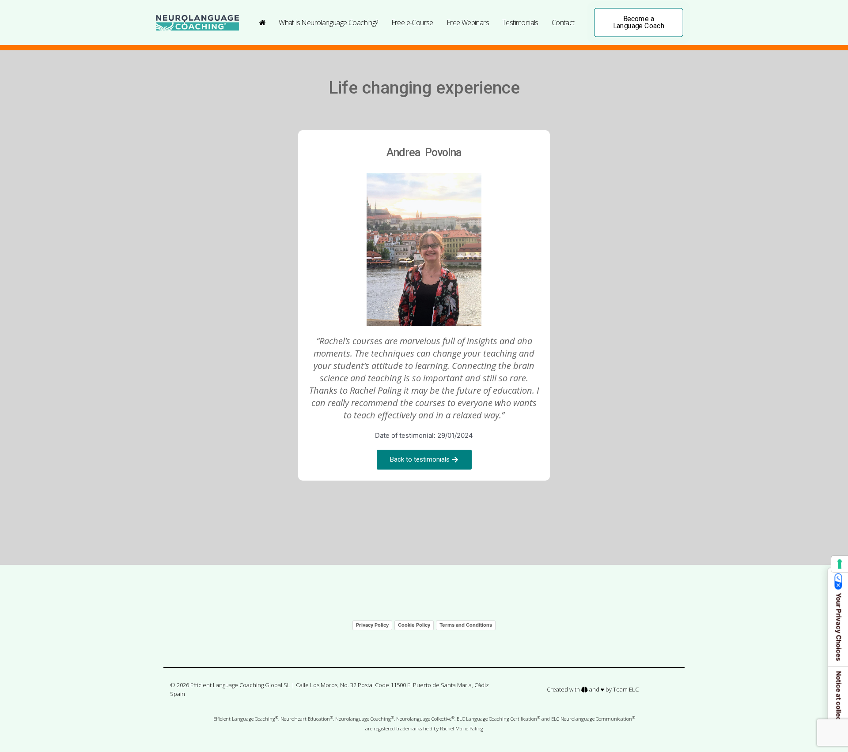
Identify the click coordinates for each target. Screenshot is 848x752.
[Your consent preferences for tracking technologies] (839, 564)
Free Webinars (468, 22)
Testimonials (520, 22)
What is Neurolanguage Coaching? (328, 22)
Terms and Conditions (465, 625)
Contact (563, 22)
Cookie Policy (414, 625)
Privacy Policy (372, 625)
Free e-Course (412, 22)
